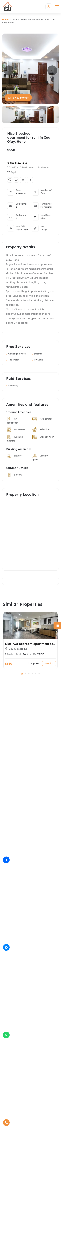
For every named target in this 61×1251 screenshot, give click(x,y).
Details (49, 663)
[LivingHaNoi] (7, 6)
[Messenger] (6, 947)
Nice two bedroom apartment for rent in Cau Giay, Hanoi (29, 644)
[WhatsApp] (6, 1035)
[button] (22, 673)
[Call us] (6, 1122)
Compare (33, 663)
